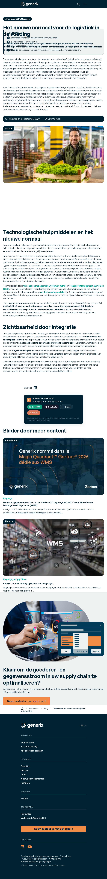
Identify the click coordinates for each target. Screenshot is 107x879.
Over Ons (25, 766)
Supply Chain (27, 742)
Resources (33, 708)
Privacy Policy (65, 856)
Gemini (68, 407)
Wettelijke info (55, 859)
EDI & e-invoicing (29, 746)
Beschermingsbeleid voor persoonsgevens (39, 856)
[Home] (22, 708)
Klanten (24, 798)
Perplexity (52, 407)
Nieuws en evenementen (32, 778)
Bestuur (25, 770)
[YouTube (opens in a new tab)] (30, 846)
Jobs (23, 774)
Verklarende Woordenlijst (33, 818)
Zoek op (78, 4)
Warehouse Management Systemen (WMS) (44, 286)
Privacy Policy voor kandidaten (34, 859)
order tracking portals (52, 292)
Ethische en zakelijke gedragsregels (36, 861)
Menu (85, 4)
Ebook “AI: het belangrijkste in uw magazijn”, (28, 583)
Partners (25, 783)
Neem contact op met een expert (53, 828)
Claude (35, 413)
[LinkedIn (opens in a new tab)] (35, 387)
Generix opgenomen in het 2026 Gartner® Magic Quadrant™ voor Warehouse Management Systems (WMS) (48, 504)
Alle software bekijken (32, 750)
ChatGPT (36, 407)
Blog (46, 708)
